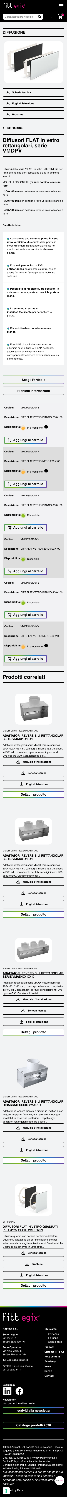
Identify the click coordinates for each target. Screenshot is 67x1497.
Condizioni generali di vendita (19, 1464)
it (50, 17)
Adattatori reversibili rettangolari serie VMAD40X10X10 (33, 974)
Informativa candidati (50, 1464)
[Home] (14, 5)
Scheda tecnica (21, 92)
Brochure (17, 114)
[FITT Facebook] (19, 1390)
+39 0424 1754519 (17, 1360)
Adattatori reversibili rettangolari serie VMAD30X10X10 (33, 857)
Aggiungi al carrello (28, 440)
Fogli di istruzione (23, 103)
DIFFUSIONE (15, 128)
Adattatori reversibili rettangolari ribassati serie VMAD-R (33, 1103)
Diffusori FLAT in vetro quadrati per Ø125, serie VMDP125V (30, 1228)
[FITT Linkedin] (7, 1390)
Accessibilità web (31, 1468)
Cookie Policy (10, 1461)
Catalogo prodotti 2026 (33, 1425)
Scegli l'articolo (33, 380)
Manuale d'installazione (37, 761)
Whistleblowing (11, 1468)
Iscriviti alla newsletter (33, 1410)
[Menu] (61, 5)
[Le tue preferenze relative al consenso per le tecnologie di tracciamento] (6, 1490)
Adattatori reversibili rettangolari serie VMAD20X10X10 (33, 737)
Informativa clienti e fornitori (35, 1461)
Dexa (20, 1490)
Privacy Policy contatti (43, 1457)
